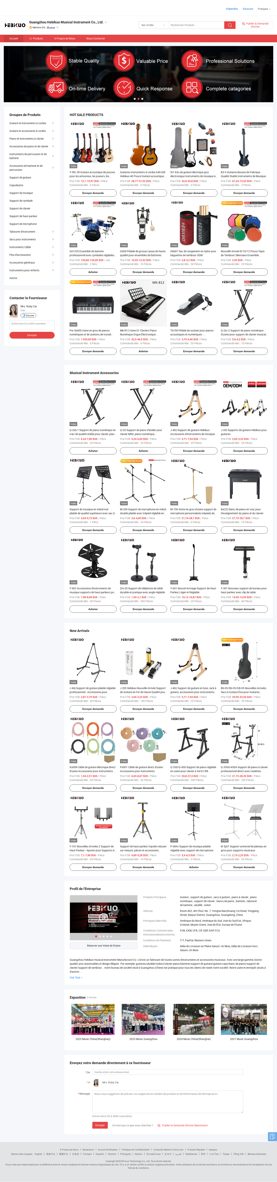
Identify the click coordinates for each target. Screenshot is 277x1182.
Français (87, 1153)
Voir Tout (75, 977)
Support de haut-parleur (23, 216)
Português (125, 1153)
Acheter (93, 272)
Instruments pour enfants (24, 270)
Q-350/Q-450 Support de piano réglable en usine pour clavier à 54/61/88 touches (193, 771)
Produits (38, 38)
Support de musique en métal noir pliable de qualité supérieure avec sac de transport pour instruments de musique (93, 513)
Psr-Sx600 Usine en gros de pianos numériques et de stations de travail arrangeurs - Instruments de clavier (90, 334)
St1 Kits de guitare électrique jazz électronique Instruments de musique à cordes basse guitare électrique (193, 176)
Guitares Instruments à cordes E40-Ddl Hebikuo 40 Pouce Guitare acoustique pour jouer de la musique (142, 176)
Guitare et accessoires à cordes (27, 131)
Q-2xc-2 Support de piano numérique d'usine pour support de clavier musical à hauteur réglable (243, 334)
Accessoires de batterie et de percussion (26, 167)
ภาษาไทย (214, 1153)
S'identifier (232, 9)
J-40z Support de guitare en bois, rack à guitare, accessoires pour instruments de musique (193, 692)
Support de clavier (19, 208)
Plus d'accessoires (20, 255)
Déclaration (88, 1149)
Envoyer (100, 1125)
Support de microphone (23, 224)
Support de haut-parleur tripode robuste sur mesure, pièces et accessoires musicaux (143, 850)
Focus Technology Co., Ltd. (136, 1161)
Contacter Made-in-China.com (168, 1149)
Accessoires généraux (22, 262)
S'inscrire (248, 9)
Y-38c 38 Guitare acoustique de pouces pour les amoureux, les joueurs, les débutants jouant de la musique (92, 176)
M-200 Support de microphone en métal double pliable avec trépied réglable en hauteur (143, 513)
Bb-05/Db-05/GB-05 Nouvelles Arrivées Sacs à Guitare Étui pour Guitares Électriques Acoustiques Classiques (243, 692)
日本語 (75, 1153)
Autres (13, 278)
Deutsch (112, 1153)
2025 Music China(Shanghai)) (93, 1039)
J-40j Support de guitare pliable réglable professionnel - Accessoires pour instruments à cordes (93, 692)
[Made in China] (28, 7)
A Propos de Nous (64, 38)
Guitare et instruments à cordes (27, 123)
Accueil (13, 38)
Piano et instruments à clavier (26, 138)
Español (100, 1153)
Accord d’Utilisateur (108, 1149)
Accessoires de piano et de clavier (28, 146)
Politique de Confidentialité (135, 1149)
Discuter (30, 315)
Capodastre (16, 185)
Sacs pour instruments (22, 239)
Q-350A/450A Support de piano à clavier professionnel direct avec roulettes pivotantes (244, 771)
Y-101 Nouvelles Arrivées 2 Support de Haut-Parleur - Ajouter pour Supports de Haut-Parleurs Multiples (93, 850)
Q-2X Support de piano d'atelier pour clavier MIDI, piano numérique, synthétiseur (141, 434)
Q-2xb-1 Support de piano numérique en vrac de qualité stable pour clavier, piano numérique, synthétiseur (93, 434)
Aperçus (213, 1149)
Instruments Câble (20, 247)
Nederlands (191, 1153)
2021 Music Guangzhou (244, 1039)
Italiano (138, 1153)
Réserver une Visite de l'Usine (103, 945)
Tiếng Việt (238, 1153)
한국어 (168, 1153)
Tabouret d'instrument (22, 231)
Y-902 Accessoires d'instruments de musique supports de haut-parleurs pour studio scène (93, 592)
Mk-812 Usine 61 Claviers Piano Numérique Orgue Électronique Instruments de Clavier (138, 334)
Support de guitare (20, 177)
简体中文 (50, 1153)
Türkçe (226, 1153)
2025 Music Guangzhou (143, 1039)
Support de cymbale (21, 200)
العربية (178, 1153)
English (38, 1153)
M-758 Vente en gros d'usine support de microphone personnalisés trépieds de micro (193, 513)
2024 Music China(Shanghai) (194, 1039)
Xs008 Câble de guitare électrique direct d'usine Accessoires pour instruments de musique (93, 771)
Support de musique (21, 193)
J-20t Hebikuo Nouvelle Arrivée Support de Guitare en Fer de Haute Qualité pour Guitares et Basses (143, 692)
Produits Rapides (196, 1149)
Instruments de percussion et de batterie (28, 156)
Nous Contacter (95, 38)
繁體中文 (63, 1153)
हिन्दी (203, 1153)
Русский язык (153, 1153)
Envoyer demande (93, 192)
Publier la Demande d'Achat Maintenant (183, 1125)
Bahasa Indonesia (257, 1153)
